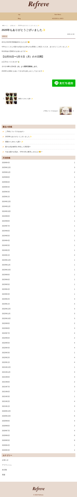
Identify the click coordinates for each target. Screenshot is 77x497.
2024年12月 (38, 201)
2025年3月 (38, 192)
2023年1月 (38, 304)
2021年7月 (38, 387)
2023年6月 (38, 279)
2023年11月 (38, 265)
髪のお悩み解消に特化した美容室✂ (18, 147)
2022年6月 (38, 338)
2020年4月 (38, 445)
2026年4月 (38, 162)
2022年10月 (38, 318)
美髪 (3, 475)
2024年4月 (38, 240)
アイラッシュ (7, 465)
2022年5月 (38, 343)
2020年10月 (38, 416)
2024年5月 (38, 236)
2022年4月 (38, 348)
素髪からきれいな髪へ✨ (14, 142)
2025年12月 (38, 167)
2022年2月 (38, 357)
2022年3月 (38, 352)
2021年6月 (38, 391)
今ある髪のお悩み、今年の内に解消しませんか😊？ (24, 152)
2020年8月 (38, 426)
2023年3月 (38, 294)
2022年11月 (38, 313)
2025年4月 (38, 187)
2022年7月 (38, 333)
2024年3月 (38, 245)
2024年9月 (38, 216)
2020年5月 (38, 440)
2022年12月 (38, 309)
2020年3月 (38, 450)
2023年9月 (38, 274)
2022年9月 (38, 323)
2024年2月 (38, 250)
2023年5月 (38, 284)
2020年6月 (38, 435)
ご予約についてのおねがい (14, 131)
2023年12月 (38, 260)
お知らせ (4, 36)
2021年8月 (38, 382)
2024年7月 (38, 226)
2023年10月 (38, 270)
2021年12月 (38, 367)
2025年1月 (38, 196)
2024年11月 (38, 206)
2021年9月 (38, 377)
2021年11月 (38, 372)
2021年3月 (38, 396)
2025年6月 (38, 182)
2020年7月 (38, 430)
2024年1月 (38, 255)
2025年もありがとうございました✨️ (18, 136)
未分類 (4, 470)
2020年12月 (38, 411)
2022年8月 (38, 328)
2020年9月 (38, 421)
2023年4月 (38, 289)
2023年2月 (38, 299)
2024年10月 (38, 211)
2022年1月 (38, 362)
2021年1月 (38, 406)
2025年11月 (38, 172)
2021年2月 (38, 401)
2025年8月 (38, 177)
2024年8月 (38, 221)
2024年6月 (38, 231)
